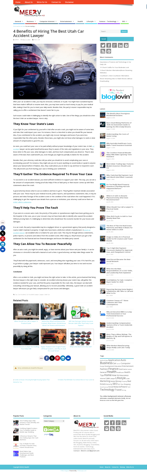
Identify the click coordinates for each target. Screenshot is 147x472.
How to (115, 375)
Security (109, 384)
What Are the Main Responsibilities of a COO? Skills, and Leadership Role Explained (119, 271)
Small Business (104, 387)
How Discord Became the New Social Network (118, 260)
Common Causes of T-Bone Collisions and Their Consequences (117, 302)
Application (114, 360)
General (18, 21)
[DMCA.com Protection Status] (51, 432)
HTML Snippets (65, 470)
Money (118, 381)
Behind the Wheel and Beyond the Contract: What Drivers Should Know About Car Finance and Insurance (53, 323)
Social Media (113, 387)
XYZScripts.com (81, 470)
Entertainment (66, 21)
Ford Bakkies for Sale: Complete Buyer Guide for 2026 (119, 281)
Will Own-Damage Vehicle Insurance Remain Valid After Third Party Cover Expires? (81, 323)
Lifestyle (90, 21)
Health (80, 21)
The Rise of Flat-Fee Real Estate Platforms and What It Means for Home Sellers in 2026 (119, 228)
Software (123, 386)
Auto (35, 40)
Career (118, 363)
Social (103, 39)
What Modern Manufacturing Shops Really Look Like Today (118, 346)
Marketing (105, 381)
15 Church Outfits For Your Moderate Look (114, 67)
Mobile (112, 381)
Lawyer (41, 294)
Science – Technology (107, 21)
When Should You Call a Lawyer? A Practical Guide (26, 322)
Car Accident (22, 294)
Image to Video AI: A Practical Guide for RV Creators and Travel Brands (119, 239)
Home (17, 2)
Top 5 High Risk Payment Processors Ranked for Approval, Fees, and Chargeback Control (119, 250)
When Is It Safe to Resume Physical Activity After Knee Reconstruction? (117, 198)
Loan (128, 378)
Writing (124, 390)
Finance (113, 369)
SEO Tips (120, 384)
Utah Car (47, 294)
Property (124, 381)
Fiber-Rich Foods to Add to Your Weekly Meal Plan (119, 217)
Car (16, 294)
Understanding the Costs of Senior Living (117, 135)
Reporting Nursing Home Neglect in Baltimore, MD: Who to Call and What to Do (119, 291)
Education (117, 366)
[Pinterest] (57, 358)
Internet (102, 378)
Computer (126, 363)
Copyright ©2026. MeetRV (21, 467)
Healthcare (120, 372)
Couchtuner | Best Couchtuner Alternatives (114, 76)
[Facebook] (46, 358)
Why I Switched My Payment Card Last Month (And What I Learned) (119, 176)
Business (30, 21)
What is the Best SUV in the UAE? (81, 347)
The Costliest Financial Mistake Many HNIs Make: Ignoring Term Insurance (119, 155)
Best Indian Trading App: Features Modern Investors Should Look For (120, 166)
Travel (118, 389)
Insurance (123, 375)
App (106, 360)
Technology (107, 389)
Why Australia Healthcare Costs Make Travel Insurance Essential (119, 144)
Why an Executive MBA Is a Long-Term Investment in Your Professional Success (119, 314)
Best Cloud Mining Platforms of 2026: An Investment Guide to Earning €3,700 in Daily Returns (119, 125)
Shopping (127, 384)
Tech (128, 387)
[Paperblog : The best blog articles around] (48, 436)
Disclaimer (69, 2)
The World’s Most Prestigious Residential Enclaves (118, 114)
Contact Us (56, 2)
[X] (52, 358)
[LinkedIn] (63, 358)
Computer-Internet (47, 21)
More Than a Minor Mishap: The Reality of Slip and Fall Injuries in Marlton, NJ (119, 336)
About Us (29, 2)
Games (130, 369)
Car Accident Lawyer (32, 294)
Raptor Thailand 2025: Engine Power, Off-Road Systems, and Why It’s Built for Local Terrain (53, 349)
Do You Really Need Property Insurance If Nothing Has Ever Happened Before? (118, 186)
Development (109, 366)
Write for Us (42, 2)
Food (120, 369)
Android (102, 360)
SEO (123, 21)
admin (17, 40)
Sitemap (122, 467)
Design (102, 366)
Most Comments (106, 57)
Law (39, 40)
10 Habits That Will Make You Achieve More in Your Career (75, 380)
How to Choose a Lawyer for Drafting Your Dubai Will (26, 348)
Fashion (104, 369)
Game (125, 369)
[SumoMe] (68, 358)
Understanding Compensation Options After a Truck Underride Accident (119, 325)
